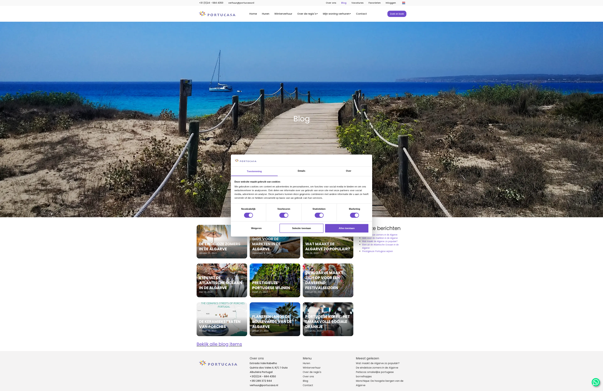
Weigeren (256, 228)
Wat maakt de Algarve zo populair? (379, 241)
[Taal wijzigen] (403, 3)
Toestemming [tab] (254, 171)
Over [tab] (348, 170)
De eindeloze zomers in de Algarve (379, 234)
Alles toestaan (346, 228)
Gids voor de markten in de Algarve (380, 237)
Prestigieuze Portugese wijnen (377, 251)
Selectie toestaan (301, 228)
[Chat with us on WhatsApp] (596, 382)
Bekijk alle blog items (219, 344)
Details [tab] (301, 170)
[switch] (283, 215)
